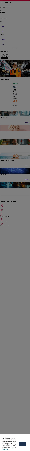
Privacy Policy (6, 449)
